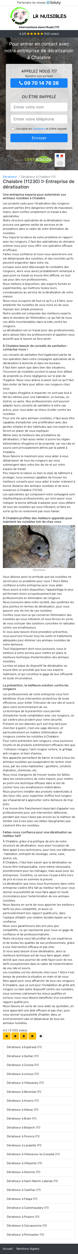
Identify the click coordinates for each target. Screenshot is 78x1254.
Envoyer (39, 138)
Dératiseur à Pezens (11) (23, 1216)
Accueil (8, 1248)
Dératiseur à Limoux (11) (23, 1074)
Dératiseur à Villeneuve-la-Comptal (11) (33, 1154)
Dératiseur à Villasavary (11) (25, 1083)
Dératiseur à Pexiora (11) (23, 1136)
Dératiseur (10, 176)
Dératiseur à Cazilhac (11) (24, 1190)
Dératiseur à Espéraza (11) (24, 1047)
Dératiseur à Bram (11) (21, 1118)
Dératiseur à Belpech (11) (23, 1127)
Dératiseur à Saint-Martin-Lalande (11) (32, 1181)
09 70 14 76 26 (41, 83)
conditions (39, 128)
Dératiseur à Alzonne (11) (23, 1172)
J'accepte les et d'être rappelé (41, 128)
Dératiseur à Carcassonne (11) (27, 1225)
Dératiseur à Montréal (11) (24, 1092)
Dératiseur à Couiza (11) (23, 1065)
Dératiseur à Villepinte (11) (24, 1163)
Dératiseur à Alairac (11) (22, 1109)
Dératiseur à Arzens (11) (23, 1100)
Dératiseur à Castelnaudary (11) (28, 1207)
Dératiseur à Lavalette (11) (24, 1145)
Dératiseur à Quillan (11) (23, 1056)
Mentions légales (27, 1248)
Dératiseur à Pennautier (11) (25, 1234)
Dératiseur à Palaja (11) (22, 1199)
